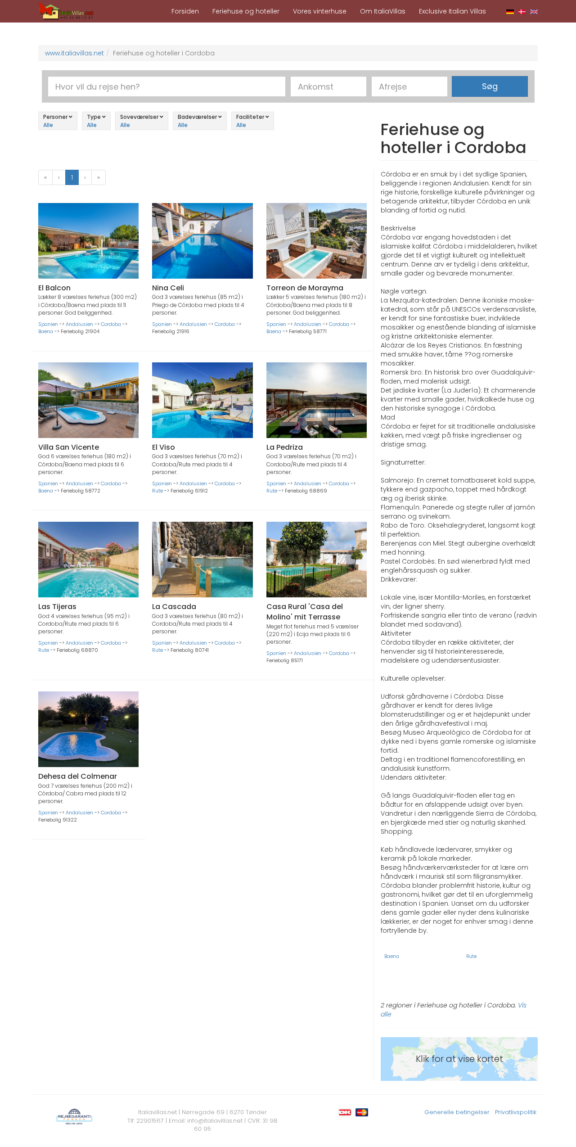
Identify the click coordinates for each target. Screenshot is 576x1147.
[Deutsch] (510, 11)
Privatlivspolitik (515, 1112)
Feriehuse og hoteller (245, 11)
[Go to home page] (66, 10)
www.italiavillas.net (74, 53)
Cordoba (111, 324)
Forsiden (185, 11)
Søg (490, 86)
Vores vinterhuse (319, 11)
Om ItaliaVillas (382, 11)
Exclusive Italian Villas (452, 11)
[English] (534, 11)
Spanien (48, 324)
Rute (157, 490)
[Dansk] (522, 11)
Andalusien (79, 324)
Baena (45, 331)
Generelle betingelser (457, 1112)
